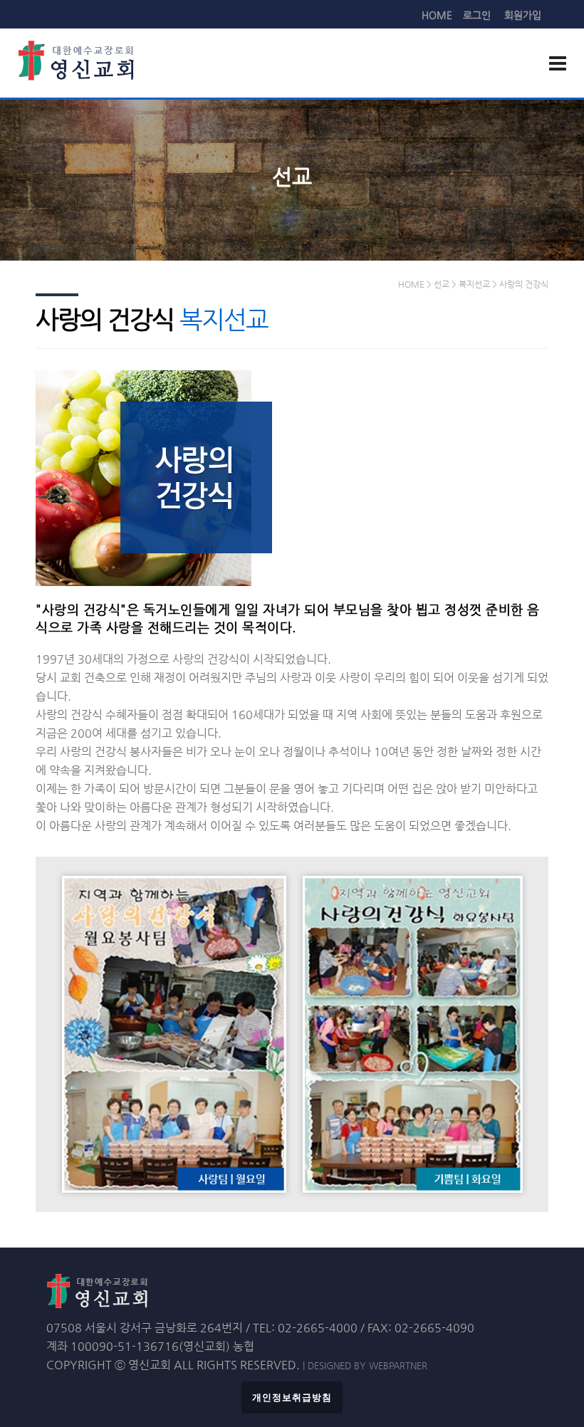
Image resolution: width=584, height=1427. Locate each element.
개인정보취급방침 (292, 1397)
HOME (437, 15)
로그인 (477, 15)
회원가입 (522, 15)
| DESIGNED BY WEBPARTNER (365, 1365)
